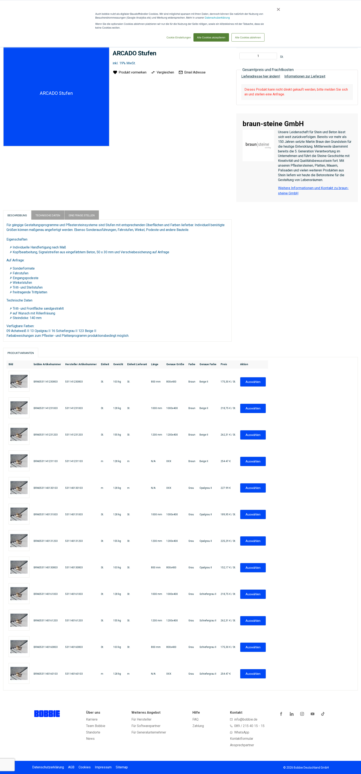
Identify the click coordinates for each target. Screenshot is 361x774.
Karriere (92, 719)
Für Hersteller (141, 719)
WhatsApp (241, 732)
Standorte (93, 732)
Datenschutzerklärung (217, 17)
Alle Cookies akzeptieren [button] (211, 37)
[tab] (17, 215)
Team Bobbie (95, 726)
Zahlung (198, 726)
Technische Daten (48, 215)
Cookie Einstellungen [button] (179, 37)
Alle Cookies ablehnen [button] (248, 37)
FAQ (195, 719)
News (90, 739)
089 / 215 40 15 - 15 (249, 726)
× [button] (277, 8)
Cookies (85, 767)
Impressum (103, 767)
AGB (71, 767)
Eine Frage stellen (82, 215)
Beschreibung (17, 215)
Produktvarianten (21, 353)
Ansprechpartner (242, 745)
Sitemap (122, 767)
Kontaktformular (241, 739)
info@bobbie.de (245, 719)
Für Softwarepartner (145, 726)
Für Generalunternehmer (148, 732)
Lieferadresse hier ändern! (260, 76)
